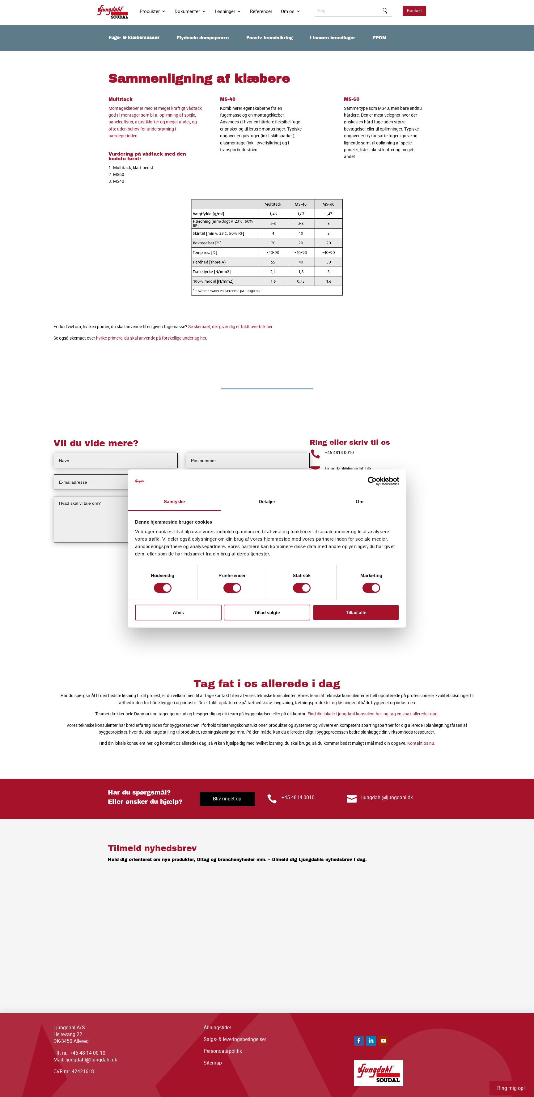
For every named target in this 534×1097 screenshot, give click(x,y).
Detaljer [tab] (267, 501)
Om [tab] (359, 501)
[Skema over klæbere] (267, 298)
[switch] (232, 588)
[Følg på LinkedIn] (371, 1041)
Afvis (178, 612)
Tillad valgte (267, 612)
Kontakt (414, 10)
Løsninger (225, 11)
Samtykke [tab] (174, 501)
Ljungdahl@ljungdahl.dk (348, 468)
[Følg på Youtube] (383, 1041)
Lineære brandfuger (332, 38)
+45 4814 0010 (339, 452)
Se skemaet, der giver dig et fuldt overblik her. (230, 326)
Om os (288, 11)
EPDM (379, 38)
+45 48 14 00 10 (87, 1052)
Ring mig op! (511, 1088)
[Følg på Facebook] (359, 1041)
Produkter (150, 11)
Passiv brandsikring (269, 38)
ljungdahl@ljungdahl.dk (387, 797)
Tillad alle (356, 612)
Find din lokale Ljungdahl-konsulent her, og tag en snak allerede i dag (372, 714)
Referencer (261, 11)
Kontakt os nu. (421, 743)
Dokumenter (187, 11)
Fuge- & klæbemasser (133, 37)
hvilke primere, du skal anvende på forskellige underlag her (151, 338)
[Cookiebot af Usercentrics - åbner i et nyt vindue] (372, 481)
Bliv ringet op (227, 798)
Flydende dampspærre (203, 38)
